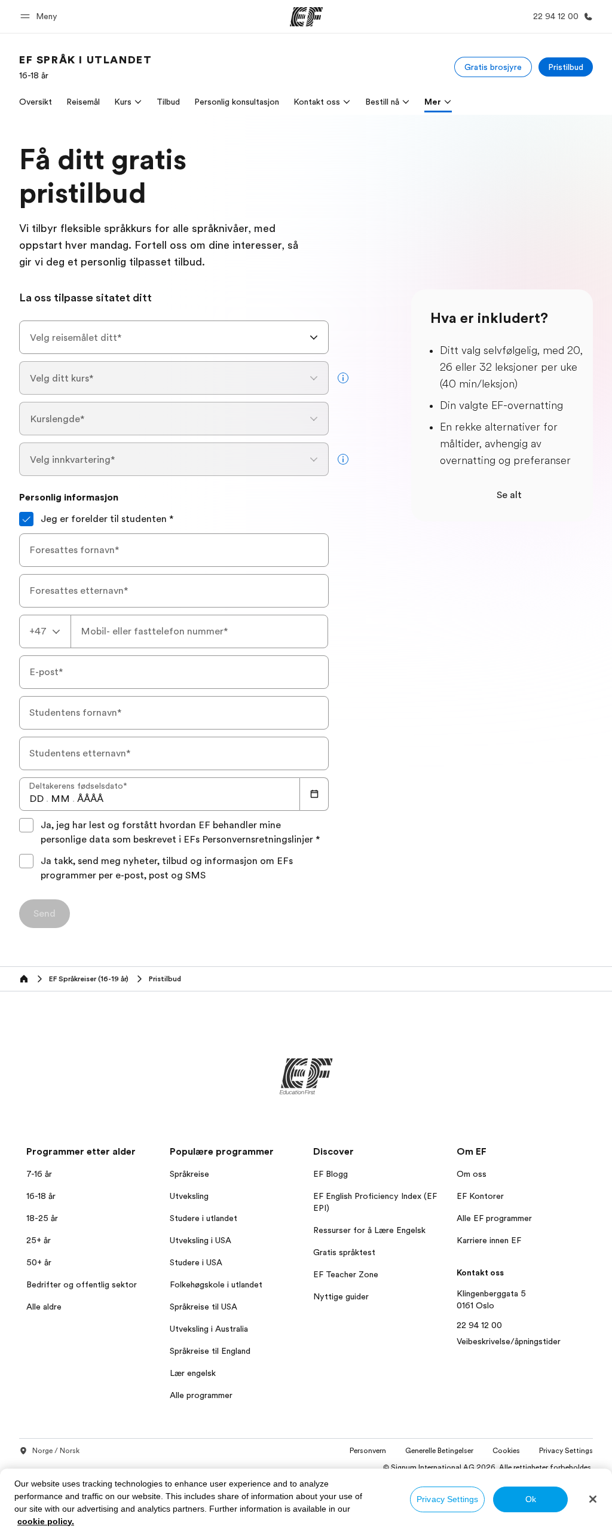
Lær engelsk (193, 1373)
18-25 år (42, 1218)
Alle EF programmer (494, 1218)
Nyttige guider (341, 1296)
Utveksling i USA (200, 1240)
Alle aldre (44, 1306)
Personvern (368, 1450)
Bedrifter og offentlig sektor (81, 1284)
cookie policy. (45, 1521)
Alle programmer (201, 1395)
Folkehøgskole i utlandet (216, 1284)
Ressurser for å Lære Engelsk (369, 1230)
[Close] (593, 1499)
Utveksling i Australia (209, 1328)
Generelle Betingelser (439, 1450)
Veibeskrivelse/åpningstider (509, 1341)
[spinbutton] (36, 799)
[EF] (306, 16)
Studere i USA (196, 1262)
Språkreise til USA (203, 1306)
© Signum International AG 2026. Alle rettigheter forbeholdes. (488, 1467)
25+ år (38, 1240)
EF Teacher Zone (345, 1274)
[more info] (343, 378)
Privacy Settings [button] (566, 1450)
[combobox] (174, 337)
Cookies (506, 1450)
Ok (530, 1499)
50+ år (38, 1262)
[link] (85, 67)
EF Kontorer (480, 1196)
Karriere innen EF (489, 1240)
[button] (40, 16)
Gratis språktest (344, 1252)
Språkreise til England (210, 1351)
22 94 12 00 (479, 1325)
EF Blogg (330, 1174)
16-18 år (41, 1196)
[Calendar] (314, 794)
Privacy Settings (447, 1499)
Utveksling (189, 1196)
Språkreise (189, 1174)
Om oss (471, 1174)
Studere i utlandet (203, 1218)
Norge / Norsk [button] (55, 1450)
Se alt (509, 495)
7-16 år (39, 1174)
